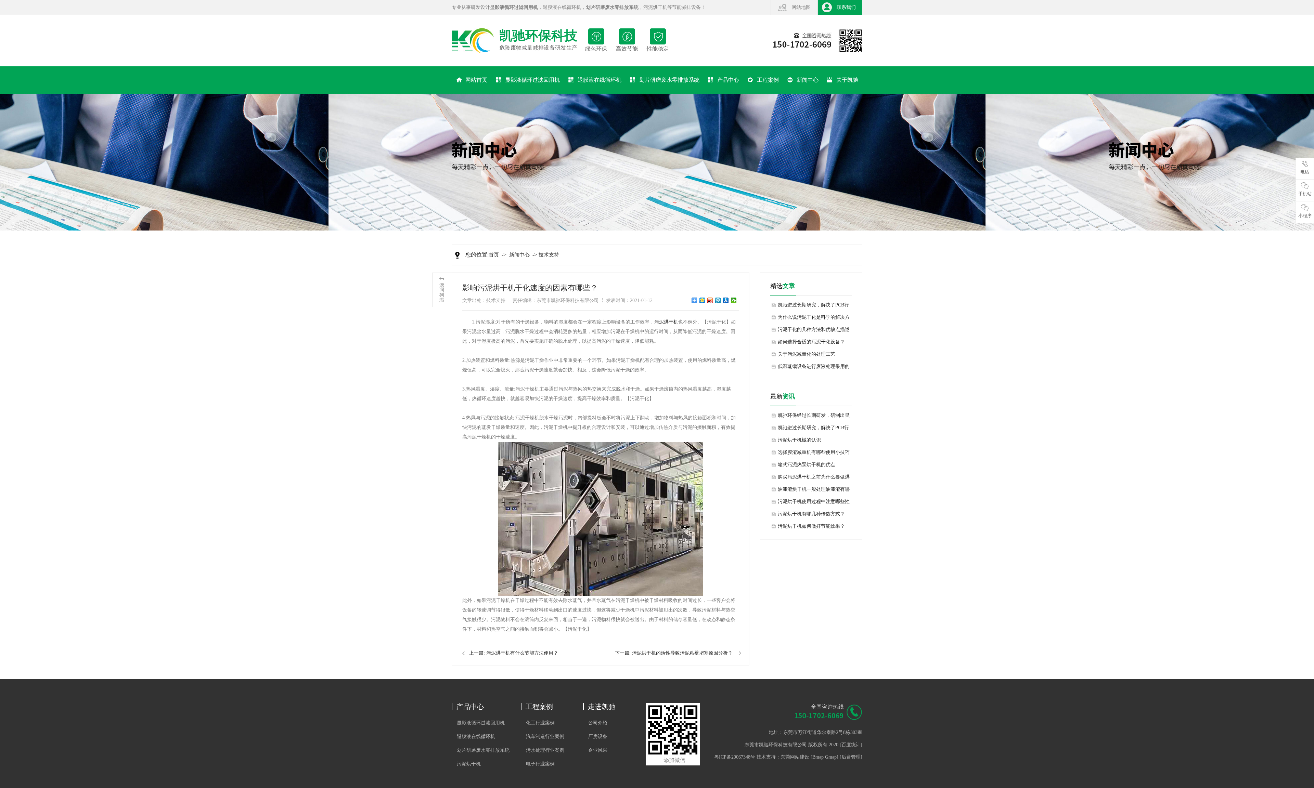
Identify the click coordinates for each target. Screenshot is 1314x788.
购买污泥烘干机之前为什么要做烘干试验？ (814, 478)
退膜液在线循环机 (562, 7)
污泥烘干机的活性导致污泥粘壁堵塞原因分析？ (682, 653)
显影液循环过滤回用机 (532, 80)
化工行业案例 (540, 722)
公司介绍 (597, 722)
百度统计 (851, 744)
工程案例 (768, 80)
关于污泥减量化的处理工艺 (806, 354)
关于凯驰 (847, 80)
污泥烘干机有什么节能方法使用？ (522, 653)
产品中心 (728, 80)
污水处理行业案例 (545, 750)
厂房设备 (597, 736)
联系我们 (846, 7)
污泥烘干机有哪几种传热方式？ (811, 513)
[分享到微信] (734, 300)
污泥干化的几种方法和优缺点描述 (814, 329)
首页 (494, 255)
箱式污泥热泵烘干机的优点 (806, 464)
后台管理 (851, 757)
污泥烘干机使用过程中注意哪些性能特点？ (814, 503)
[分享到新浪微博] (710, 300)
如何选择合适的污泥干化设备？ (811, 341)
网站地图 (801, 7)
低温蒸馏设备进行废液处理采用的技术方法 (814, 368)
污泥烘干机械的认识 (799, 440)
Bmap (818, 757)
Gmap (831, 757)
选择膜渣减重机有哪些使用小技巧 (814, 452)
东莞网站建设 (795, 757)
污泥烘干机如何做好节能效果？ (811, 526)
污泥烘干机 (655, 7)
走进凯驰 (601, 706)
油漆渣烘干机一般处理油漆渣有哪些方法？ (814, 491)
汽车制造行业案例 (545, 736)
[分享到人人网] (726, 300)
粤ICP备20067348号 (734, 757)
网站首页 (476, 80)
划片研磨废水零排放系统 (669, 80)
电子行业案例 (540, 763)
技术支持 (549, 255)
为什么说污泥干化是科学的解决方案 (814, 319)
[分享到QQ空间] (702, 300)
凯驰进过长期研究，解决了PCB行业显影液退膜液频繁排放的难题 (813, 306)
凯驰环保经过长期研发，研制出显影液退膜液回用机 (814, 417)
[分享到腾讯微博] (718, 300)
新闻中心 (808, 80)
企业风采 (597, 750)
